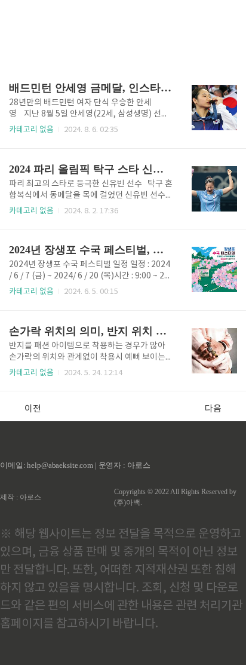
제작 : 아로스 (20, 497)
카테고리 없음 (31, 129)
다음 (213, 409)
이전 (32, 409)
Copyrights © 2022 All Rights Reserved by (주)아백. (175, 497)
